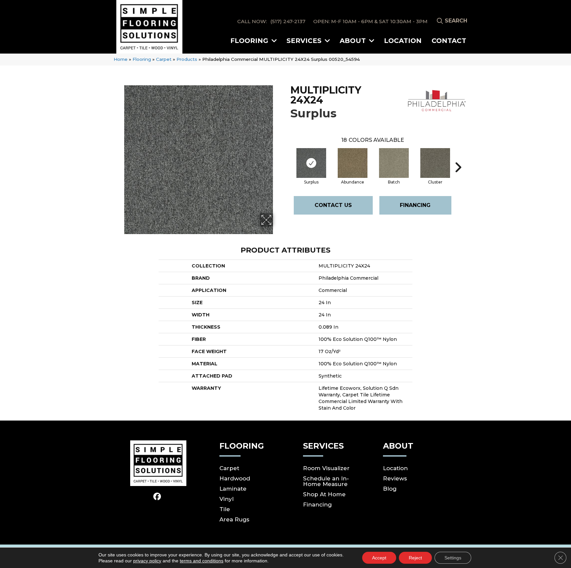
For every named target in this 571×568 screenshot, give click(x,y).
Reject (415, 557)
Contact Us (333, 205)
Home (121, 59)
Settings (452, 557)
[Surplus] (311, 163)
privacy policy (147, 560)
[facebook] (157, 497)
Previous (287, 157)
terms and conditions (201, 560)
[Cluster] (435, 163)
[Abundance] (352, 163)
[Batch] (393, 163)
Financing (415, 205)
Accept (379, 557)
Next (458, 157)
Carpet (163, 59)
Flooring (142, 59)
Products (186, 59)
